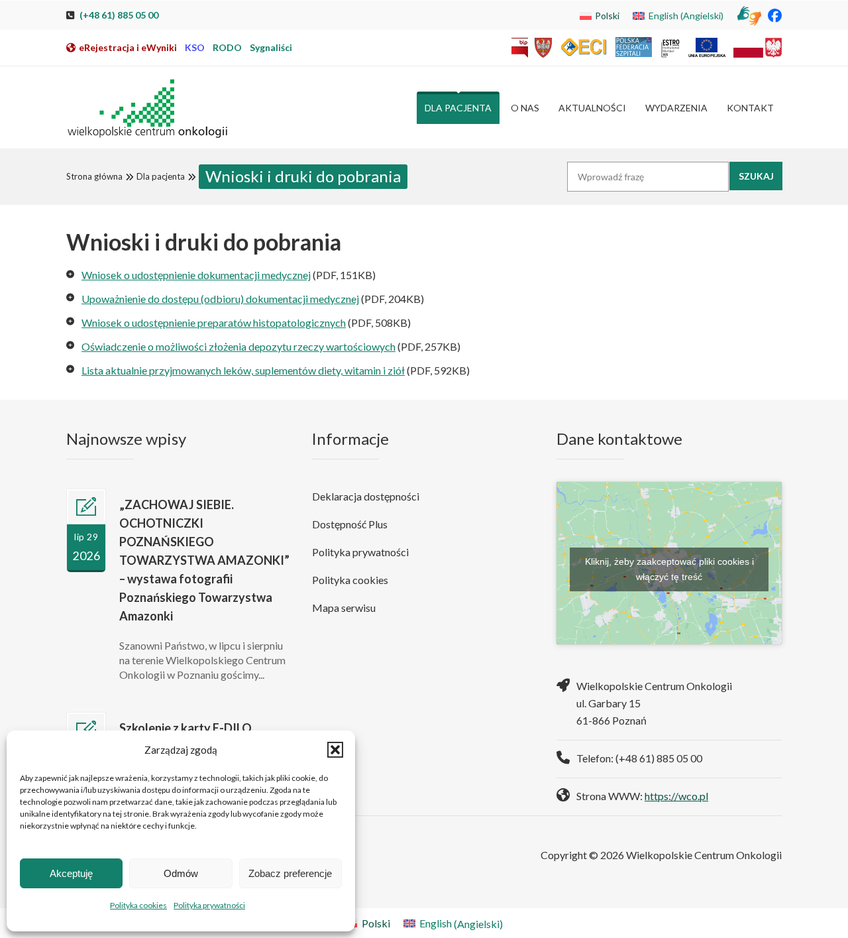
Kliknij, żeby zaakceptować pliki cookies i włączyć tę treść (669, 569)
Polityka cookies (138, 905)
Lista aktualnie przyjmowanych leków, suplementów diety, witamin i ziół (243, 370)
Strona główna (94, 176)
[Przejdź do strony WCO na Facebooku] (775, 15)
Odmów (181, 873)
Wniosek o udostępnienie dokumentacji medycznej (196, 274)
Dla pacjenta (160, 176)
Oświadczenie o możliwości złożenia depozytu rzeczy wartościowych (238, 346)
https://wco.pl (676, 796)
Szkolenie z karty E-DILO (185, 728)
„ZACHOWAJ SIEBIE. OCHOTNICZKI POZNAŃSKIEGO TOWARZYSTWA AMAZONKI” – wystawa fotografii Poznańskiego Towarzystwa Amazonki (204, 560)
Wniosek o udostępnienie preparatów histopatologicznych (213, 322)
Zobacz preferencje (290, 873)
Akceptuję (71, 873)
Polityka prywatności (209, 905)
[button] (335, 749)
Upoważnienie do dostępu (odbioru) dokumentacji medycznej (220, 298)
